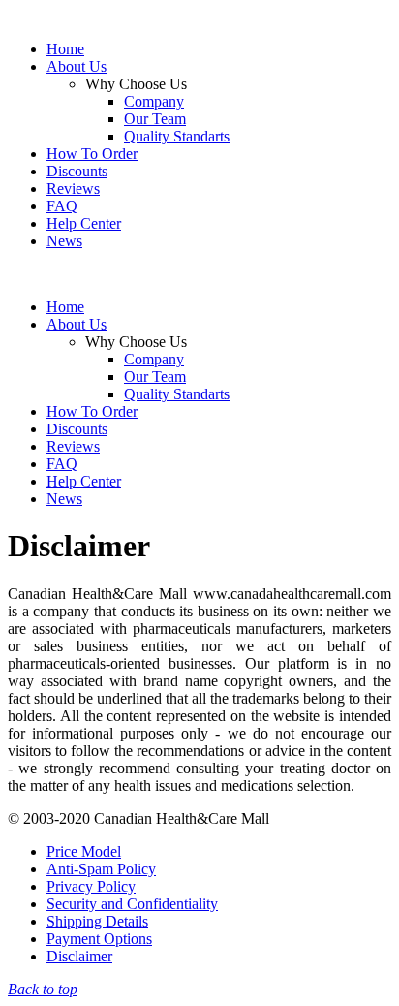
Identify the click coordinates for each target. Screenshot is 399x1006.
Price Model (83, 851)
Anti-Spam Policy (101, 869)
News (64, 241)
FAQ (61, 206)
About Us (76, 66)
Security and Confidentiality (132, 904)
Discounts (76, 171)
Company (154, 101)
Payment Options (99, 938)
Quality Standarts (177, 136)
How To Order (92, 153)
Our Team (155, 118)
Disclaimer (79, 956)
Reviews (73, 188)
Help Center (83, 223)
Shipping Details (97, 921)
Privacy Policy (91, 886)
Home (65, 49)
